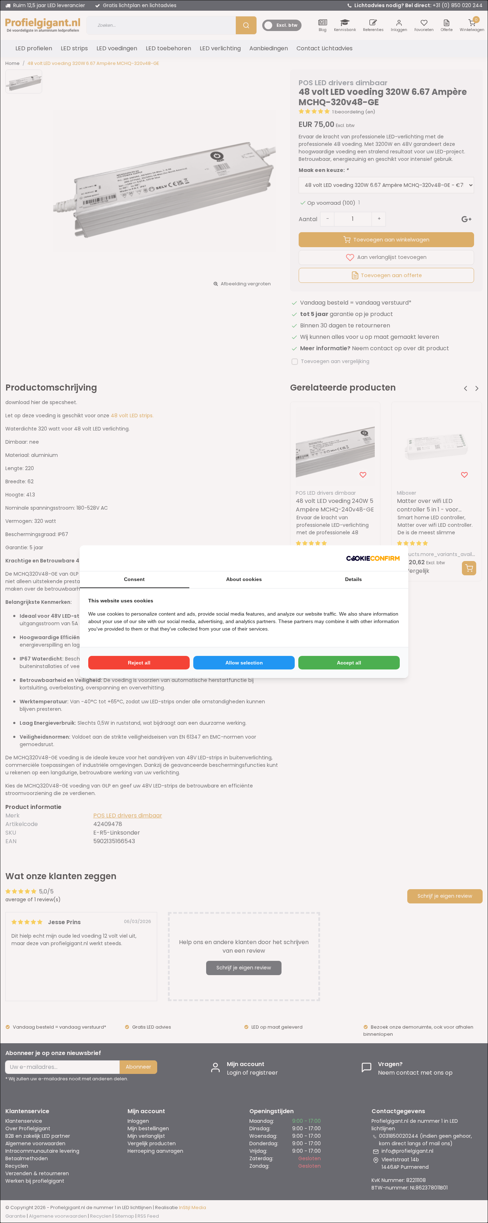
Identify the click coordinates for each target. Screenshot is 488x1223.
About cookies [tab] (244, 579)
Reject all (139, 663)
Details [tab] (353, 579)
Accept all (349, 663)
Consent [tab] (134, 579)
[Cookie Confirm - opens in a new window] (373, 558)
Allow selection (244, 663)
